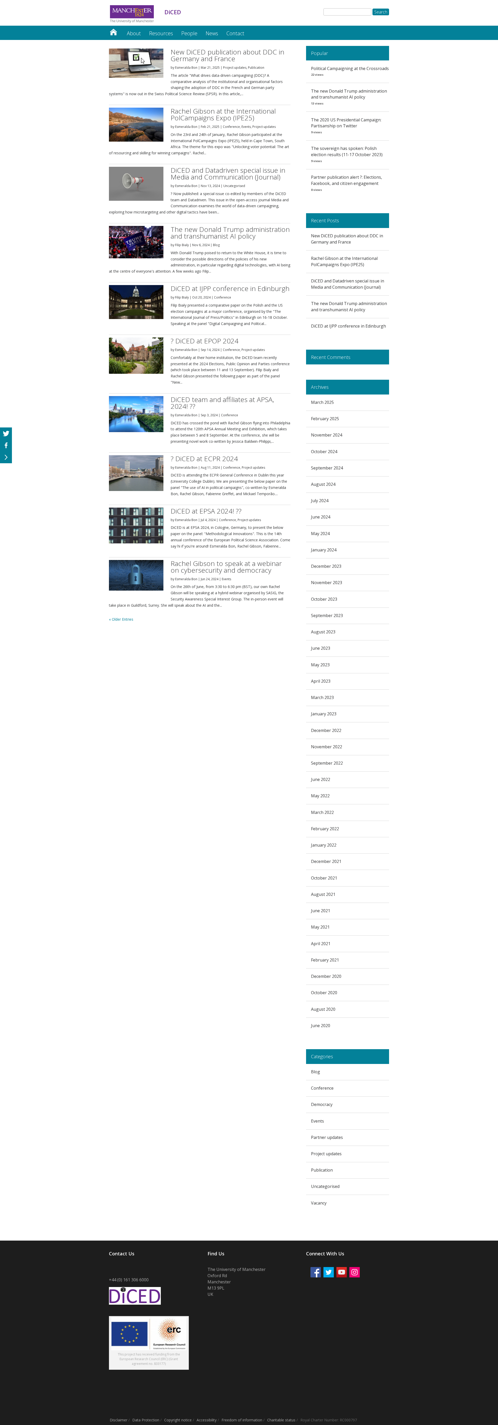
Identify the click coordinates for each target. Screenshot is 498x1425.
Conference (231, 126)
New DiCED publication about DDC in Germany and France (227, 55)
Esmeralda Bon (186, 67)
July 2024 (319, 500)
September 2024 (327, 468)
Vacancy (319, 1203)
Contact (235, 33)
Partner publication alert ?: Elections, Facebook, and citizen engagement (346, 180)
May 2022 (320, 796)
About (134, 33)
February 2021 (325, 960)
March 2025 (322, 402)
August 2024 (323, 484)
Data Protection (145, 1419)
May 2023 (320, 665)
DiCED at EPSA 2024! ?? (206, 511)
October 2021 (324, 878)
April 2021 (320, 943)
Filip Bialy (182, 245)
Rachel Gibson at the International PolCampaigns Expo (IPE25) (223, 114)
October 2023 (324, 599)
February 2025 (325, 418)
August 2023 (323, 632)
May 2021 (320, 927)
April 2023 (320, 681)
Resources (161, 33)
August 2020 (323, 1009)
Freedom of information (242, 1419)
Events (246, 126)
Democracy (322, 1104)
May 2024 (320, 533)
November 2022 (326, 747)
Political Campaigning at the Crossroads (350, 68)
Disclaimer (118, 1419)
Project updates (234, 67)
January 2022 (323, 845)
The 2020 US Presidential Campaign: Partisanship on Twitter (346, 123)
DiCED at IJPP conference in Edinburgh (230, 288)
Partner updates (327, 1137)
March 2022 (322, 812)
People (189, 33)
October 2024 (324, 451)
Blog (216, 245)
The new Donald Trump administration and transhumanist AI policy (230, 233)
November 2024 (326, 435)
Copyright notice (178, 1419)
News (212, 33)
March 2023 (322, 697)
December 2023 (326, 566)
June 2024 (320, 517)
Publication (256, 67)
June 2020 (320, 1025)
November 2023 (326, 582)
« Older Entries (121, 619)
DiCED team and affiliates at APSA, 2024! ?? (222, 403)
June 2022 (320, 779)
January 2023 (323, 714)
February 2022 (325, 829)
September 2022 (327, 763)
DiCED (113, 30)
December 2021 (326, 861)
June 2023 (320, 648)
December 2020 (326, 976)
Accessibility (207, 1419)
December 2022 (326, 730)
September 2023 (327, 615)
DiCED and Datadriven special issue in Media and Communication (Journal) (228, 173)
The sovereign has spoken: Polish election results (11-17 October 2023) (347, 151)
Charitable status (281, 1419)
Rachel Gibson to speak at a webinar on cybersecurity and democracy (226, 567)
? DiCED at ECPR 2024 (204, 458)
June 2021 (320, 911)
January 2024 (323, 550)
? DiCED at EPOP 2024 (204, 340)
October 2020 (324, 992)
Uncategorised (234, 186)
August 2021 (323, 894)
